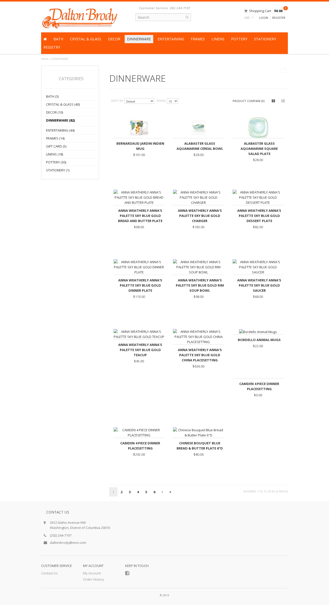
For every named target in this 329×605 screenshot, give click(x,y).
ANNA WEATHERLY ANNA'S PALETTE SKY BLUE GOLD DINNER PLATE (140, 285)
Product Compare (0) (248, 101)
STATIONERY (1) (57, 170)
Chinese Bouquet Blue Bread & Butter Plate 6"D (200, 446)
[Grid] (273, 101)
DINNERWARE (139, 38)
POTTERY (239, 38)
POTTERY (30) (56, 162)
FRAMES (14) (55, 138)
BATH (58, 38)
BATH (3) (52, 96)
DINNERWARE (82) (60, 120)
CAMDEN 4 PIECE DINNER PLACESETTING (259, 386)
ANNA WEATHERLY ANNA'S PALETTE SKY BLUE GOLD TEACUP (140, 349)
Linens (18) (54, 154)
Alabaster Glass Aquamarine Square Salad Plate (259, 148)
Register (278, 18)
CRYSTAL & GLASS (85, 38)
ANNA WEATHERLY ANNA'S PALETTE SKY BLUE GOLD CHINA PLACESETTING (200, 354)
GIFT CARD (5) (56, 146)
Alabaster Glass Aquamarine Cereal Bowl (200, 146)
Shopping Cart (260, 10)
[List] (283, 101)
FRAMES (198, 38)
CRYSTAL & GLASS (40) (63, 104)
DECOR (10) (54, 112)
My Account (92, 573)
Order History (93, 579)
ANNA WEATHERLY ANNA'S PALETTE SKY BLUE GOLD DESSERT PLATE (259, 215)
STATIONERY (265, 38)
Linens (218, 38)
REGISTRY (51, 47)
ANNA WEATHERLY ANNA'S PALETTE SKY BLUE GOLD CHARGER (200, 215)
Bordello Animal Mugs (259, 339)
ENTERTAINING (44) (60, 130)
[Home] (45, 39)
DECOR (114, 38)
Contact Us (49, 573)
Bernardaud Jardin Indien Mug (140, 146)
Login (263, 18)
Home (44, 59)
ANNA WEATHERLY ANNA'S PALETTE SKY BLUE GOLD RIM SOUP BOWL (200, 285)
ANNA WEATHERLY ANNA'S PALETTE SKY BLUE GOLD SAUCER (259, 285)
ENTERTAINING (171, 38)
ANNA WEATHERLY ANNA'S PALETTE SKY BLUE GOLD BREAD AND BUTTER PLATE (140, 215)
